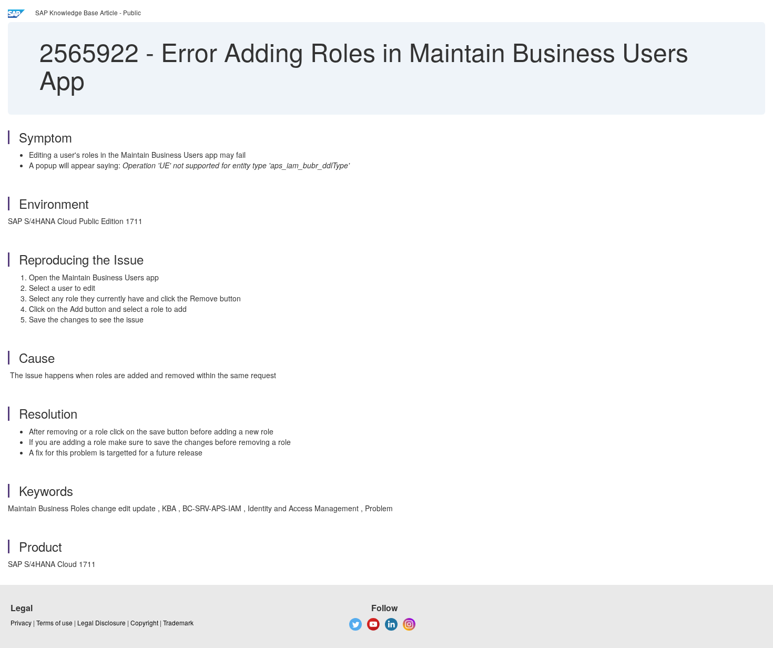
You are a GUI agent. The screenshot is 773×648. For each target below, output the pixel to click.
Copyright (144, 622)
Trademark (178, 622)
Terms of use (54, 622)
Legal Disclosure (101, 622)
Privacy (21, 622)
